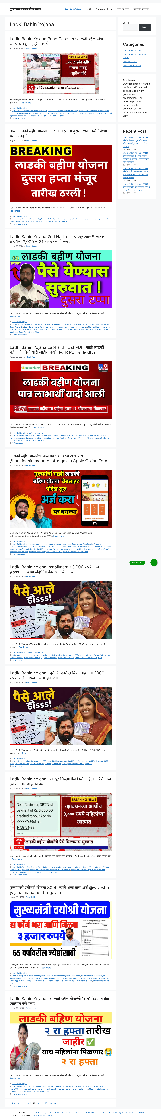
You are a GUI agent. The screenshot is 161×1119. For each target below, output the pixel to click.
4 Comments (17, 766)
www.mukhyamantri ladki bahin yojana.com (78, 549)
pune (12, 764)
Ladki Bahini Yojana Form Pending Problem (84, 544)
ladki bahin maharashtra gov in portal (24, 113)
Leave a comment (19, 118)
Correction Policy (136, 1112)
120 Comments (18, 554)
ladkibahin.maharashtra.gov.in (22, 546)
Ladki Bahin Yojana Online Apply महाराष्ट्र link (41, 327)
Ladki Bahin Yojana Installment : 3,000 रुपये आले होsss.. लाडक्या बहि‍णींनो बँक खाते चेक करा (54, 569)
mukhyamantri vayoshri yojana (93, 976)
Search (126, 23)
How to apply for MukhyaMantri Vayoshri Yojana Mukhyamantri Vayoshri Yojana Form (46, 976)
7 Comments (17, 443)
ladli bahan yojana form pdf (89, 435)
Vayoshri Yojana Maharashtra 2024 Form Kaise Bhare (42, 981)
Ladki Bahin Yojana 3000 (98, 761)
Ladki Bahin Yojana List (68, 435)
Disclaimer (102, 1112)
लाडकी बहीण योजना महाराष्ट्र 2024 (35, 441)
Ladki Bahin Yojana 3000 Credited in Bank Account (50, 870)
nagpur (64, 221)
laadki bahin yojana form (57, 761)
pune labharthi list (22, 764)
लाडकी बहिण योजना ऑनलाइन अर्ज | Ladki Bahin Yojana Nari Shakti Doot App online (58, 552)
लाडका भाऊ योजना (123, 9)
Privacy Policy (68, 1112)
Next (52, 1103)
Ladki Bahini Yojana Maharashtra (46, 1112)
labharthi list (59, 324)
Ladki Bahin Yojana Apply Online (98, 9)
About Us (80, 1112)
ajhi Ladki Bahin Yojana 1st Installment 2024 (29, 111)
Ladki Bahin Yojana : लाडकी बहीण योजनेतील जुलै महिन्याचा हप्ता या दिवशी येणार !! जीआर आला (136, 187)
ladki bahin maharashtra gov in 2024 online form (84, 324)
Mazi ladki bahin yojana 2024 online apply (31, 329)
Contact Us (90, 1112)
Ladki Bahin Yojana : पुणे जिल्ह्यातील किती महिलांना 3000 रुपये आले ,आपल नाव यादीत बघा (57, 675)
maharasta (50, 872)
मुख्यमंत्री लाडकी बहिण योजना (25, 9)
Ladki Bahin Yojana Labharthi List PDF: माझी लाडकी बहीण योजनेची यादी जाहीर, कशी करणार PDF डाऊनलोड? (57, 350)
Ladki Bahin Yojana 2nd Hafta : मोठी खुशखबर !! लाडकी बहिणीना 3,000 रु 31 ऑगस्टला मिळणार (58, 239)
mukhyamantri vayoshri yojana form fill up (26, 978)
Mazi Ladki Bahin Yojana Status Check (25, 332)
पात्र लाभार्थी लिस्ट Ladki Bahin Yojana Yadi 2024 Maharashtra (74, 438)
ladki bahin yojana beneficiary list (45, 435)
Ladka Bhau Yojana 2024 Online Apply (63, 111)
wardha (58, 872)
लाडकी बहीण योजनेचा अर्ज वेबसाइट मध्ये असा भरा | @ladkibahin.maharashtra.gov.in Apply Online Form (59, 458)
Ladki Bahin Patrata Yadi (49, 113)
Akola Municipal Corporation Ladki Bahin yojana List (32, 324)
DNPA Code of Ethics (43, 1115)
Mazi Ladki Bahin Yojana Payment (46, 549)
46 (29, 1103)
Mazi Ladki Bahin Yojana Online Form (95, 329)
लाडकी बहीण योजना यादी (141, 9)
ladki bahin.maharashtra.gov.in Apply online (49, 544)
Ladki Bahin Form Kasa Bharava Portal (94, 111)
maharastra (48, 221)
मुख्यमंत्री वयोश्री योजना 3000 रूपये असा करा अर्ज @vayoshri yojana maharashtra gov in (59, 890)
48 (38, 1103)
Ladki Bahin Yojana (73, 9)
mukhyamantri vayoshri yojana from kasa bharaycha (65, 978)
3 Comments (17, 660)
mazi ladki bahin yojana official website (91, 113)
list (42, 221)
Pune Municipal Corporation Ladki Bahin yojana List (72, 764)
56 (46, 1103)
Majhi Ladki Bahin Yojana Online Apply (87, 546)
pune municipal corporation (40, 438)
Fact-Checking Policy (118, 1112)
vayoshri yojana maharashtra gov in (78, 981)
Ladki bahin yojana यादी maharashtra (73, 327)
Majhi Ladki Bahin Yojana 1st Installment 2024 (53, 546)
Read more (26, 103)
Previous (15, 1103)
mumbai (57, 221)
